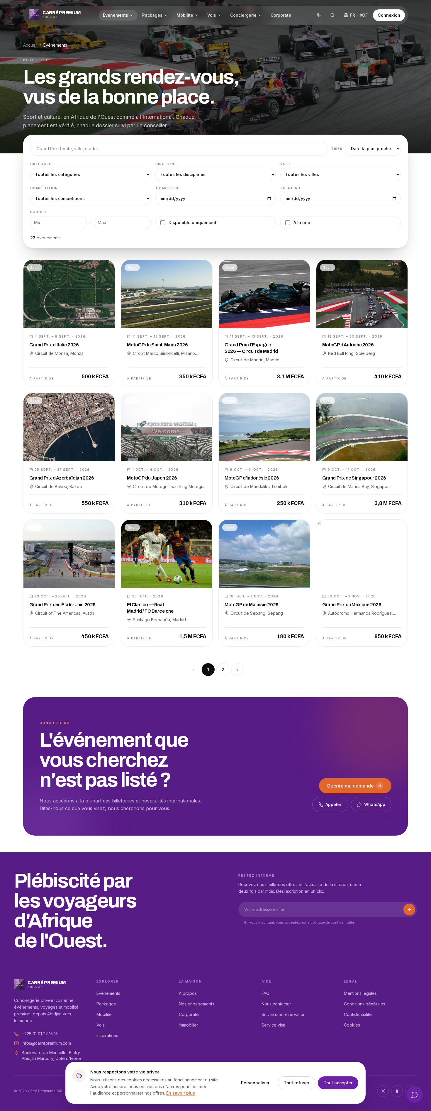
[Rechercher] (332, 15)
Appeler (333, 804)
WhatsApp (374, 804)
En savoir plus (180, 1092)
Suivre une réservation (284, 1014)
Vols (211, 15)
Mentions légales (360, 993)
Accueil (30, 45)
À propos (188, 993)
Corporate (281, 15)
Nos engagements (196, 1003)
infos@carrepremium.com (46, 1043)
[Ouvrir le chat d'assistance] (414, 1094)
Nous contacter (276, 1003)
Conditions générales (364, 1003)
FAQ (265, 993)
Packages (152, 15)
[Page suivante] (237, 669)
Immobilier (188, 1024)
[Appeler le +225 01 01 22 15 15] (319, 15)
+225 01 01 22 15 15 (40, 1033)
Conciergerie (243, 15)
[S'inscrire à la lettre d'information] (409, 909)
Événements (115, 15)
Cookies (352, 1024)
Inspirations (107, 1035)
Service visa (273, 1024)
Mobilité (185, 15)
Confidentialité (358, 1014)
